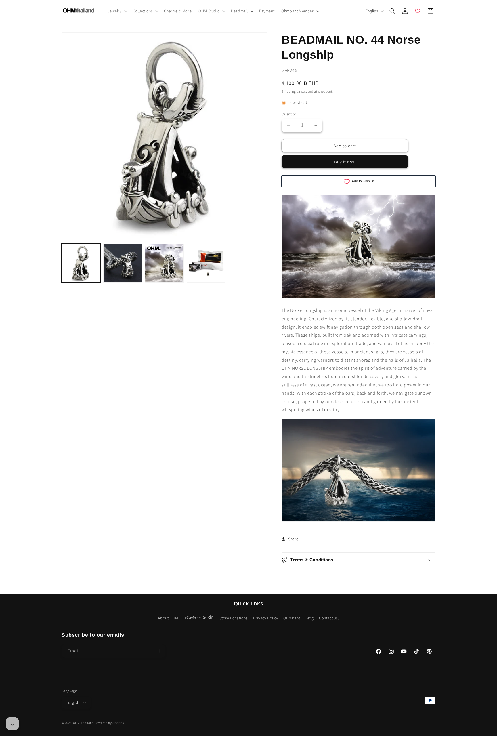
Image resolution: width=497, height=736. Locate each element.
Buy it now (344, 162)
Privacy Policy (265, 618)
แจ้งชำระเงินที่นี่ (198, 618)
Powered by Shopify (109, 723)
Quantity (289, 114)
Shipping (289, 91)
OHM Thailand (83, 723)
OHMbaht (291, 618)
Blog (309, 618)
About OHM (168, 618)
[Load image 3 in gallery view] (164, 263)
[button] (116, 11)
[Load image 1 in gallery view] (81, 263)
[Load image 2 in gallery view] (122, 263)
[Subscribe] (158, 651)
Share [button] (293, 538)
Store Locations (233, 618)
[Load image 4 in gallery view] (206, 263)
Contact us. (329, 618)
